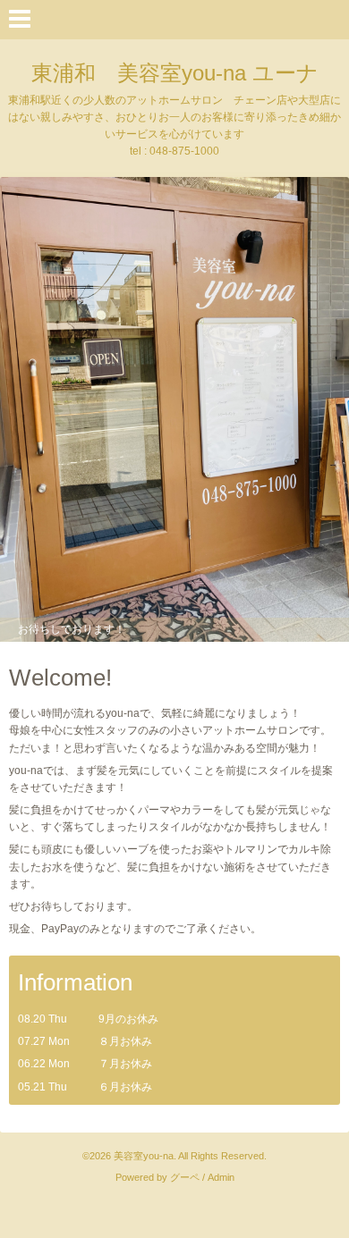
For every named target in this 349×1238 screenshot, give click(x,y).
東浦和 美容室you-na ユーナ (175, 73)
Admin (221, 1177)
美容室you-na (144, 1155)
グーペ (185, 1177)
